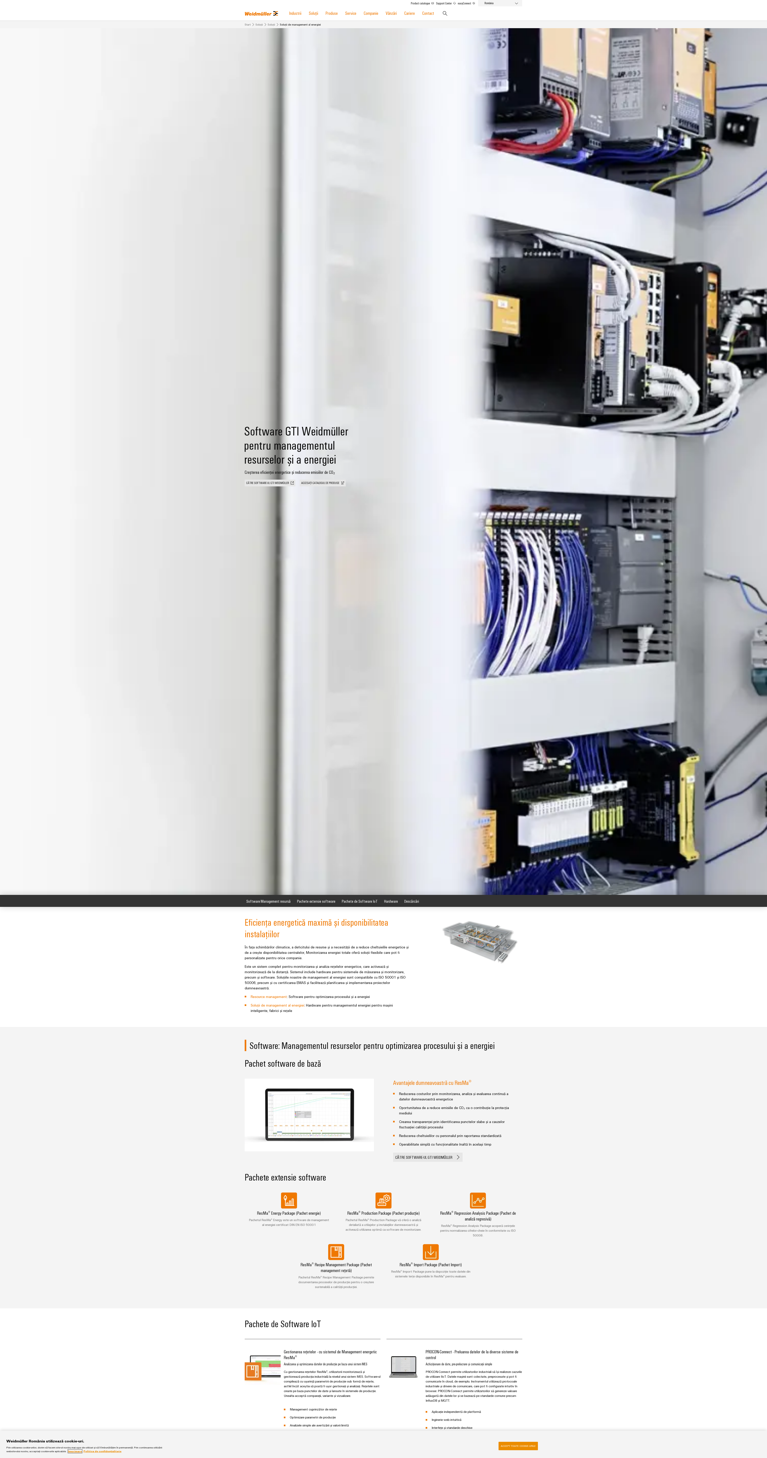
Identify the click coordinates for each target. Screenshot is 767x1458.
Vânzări (391, 13)
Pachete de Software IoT (360, 901)
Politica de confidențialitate (102, 1451)
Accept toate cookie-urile (518, 1445)
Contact (428, 13)
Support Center (444, 3)
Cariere (409, 13)
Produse (332, 13)
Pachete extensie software (316, 901)
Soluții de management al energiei (277, 1005)
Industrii (295, 13)
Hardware (391, 901)
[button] (270, 483)
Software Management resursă (268, 901)
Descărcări (411, 901)
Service (350, 13)
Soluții (313, 13)
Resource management (269, 996)
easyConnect (465, 3)
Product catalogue (421, 3)
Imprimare (75, 1451)
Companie (371, 13)
